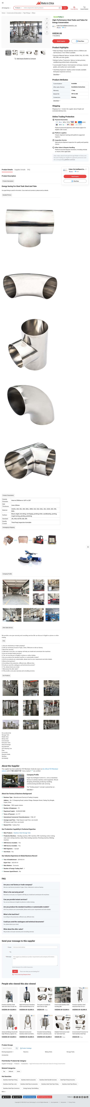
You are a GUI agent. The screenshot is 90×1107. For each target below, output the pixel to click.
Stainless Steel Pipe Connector (11, 1088)
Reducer (11, 1071)
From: (9, 947)
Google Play (17, 1097)
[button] (3, 3)
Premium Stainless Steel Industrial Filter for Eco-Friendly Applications (78, 1006)
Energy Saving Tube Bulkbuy (31, 1088)
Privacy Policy (72, 1102)
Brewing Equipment (7, 1052)
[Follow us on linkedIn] (87, 1097)
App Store (6, 1097)
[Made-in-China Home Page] (45, 3)
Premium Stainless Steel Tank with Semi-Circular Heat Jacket (9, 1006)
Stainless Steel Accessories (28, 1080)
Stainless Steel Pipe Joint (10, 1084)
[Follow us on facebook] (74, 1097)
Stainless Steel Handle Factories (48, 1080)
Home (3, 13)
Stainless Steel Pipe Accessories (29, 1084)
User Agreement (54, 1102)
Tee (4, 1071)
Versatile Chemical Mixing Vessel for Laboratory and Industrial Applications (44, 1033)
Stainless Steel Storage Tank (22, 833)
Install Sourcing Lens (45, 1097)
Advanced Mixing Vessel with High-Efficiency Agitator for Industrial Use (9, 1033)
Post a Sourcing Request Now (21, 974)
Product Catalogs (26, 1048)
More (3, 1091)
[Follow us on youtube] (82, 1097)
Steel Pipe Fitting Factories (67, 1080)
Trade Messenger (29, 1097)
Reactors (25, 1052)
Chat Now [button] (81, 41)
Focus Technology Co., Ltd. (32, 1102)
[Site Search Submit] (65, 8)
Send (15, 971)
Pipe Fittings (26, 13)
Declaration (63, 1102)
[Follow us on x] (77, 1097)
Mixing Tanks (48, 1052)
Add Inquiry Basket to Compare (26, 59)
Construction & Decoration (14, 13)
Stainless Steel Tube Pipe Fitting (49, 1084)
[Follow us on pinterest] (85, 1097)
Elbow (33, 13)
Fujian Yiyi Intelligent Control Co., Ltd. (67, 25)
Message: (8, 956)
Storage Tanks (70, 1052)
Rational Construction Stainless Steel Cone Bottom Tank (27, 1033)
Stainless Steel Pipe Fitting (10, 1080)
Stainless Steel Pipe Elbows (69, 1084)
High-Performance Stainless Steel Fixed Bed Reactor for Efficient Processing (27, 1006)
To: (10, 952)
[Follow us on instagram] (80, 1097)
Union (18, 1071)
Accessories (5, 1055)
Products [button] (17, 8)
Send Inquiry (61, 41)
